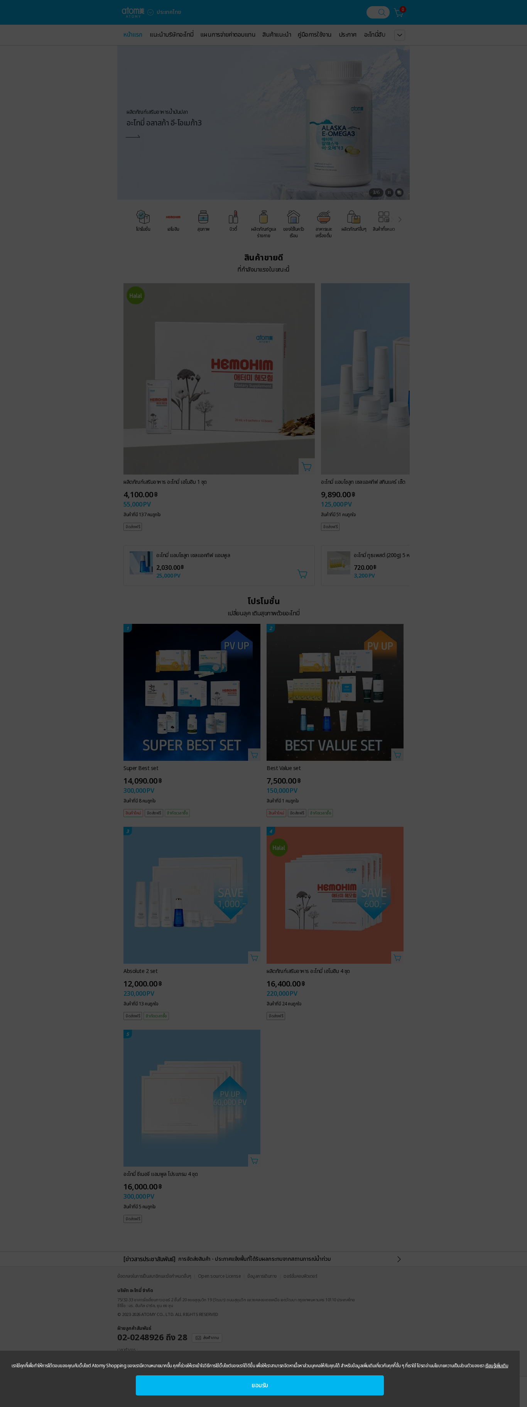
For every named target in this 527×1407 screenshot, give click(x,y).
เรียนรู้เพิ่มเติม (496, 1365)
